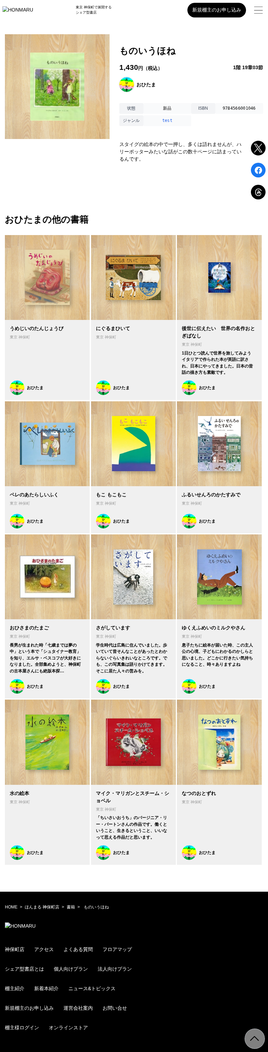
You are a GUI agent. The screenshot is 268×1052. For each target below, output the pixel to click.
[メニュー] (258, 10)
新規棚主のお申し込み (216, 10)
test (167, 120)
